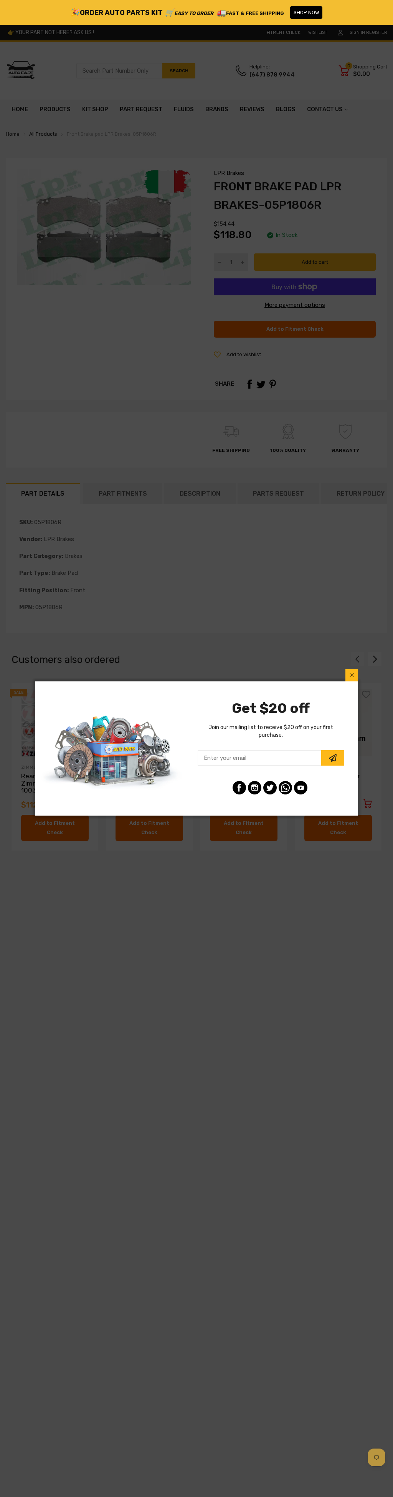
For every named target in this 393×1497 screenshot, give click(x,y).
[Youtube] (300, 787)
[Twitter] (270, 787)
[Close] (351, 675)
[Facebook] (239, 787)
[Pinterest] (285, 787)
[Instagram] (254, 787)
